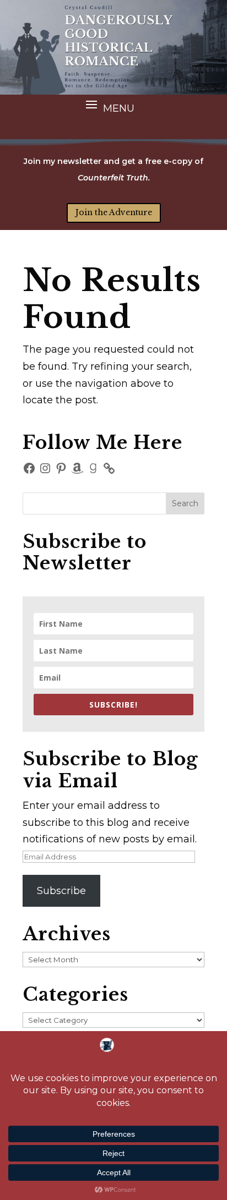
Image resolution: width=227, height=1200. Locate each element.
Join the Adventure (113, 212)
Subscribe (61, 891)
